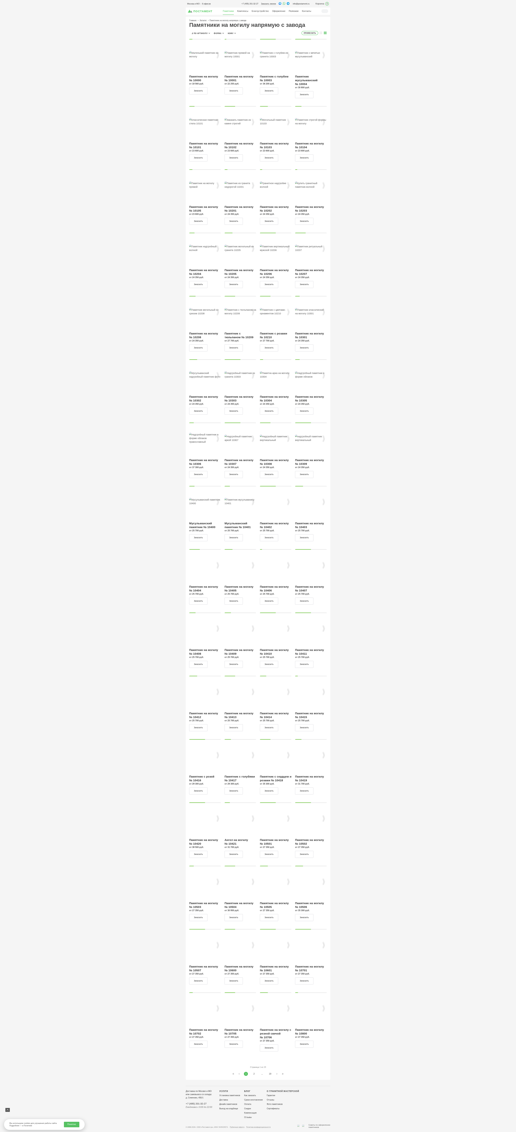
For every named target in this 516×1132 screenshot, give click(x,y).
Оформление (278, 11)
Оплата (247, 1104)
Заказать (198, 90)
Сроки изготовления (253, 1100)
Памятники (228, 11)
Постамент (202, 11)
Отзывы (248, 1117)
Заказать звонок (268, 4)
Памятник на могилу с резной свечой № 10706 (275, 1033)
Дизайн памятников (228, 1104)
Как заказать (250, 1095)
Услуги (223, 1091)
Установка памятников (229, 1095)
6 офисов (206, 4)
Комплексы (242, 11)
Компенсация (250, 1113)
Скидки (247, 1108)
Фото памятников (275, 1104)
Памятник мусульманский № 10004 (306, 80)
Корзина (322, 3)
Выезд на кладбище (228, 1108)
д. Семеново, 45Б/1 (194, 1097)
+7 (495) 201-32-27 (249, 4)
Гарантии (271, 1095)
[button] (218, 55)
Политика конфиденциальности (258, 1127)
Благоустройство (260, 11)
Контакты (306, 11)
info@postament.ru (301, 4)
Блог (247, 1091)
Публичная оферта (237, 1127)
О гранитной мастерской (283, 1091)
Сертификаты (273, 1108)
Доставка (223, 1100)
